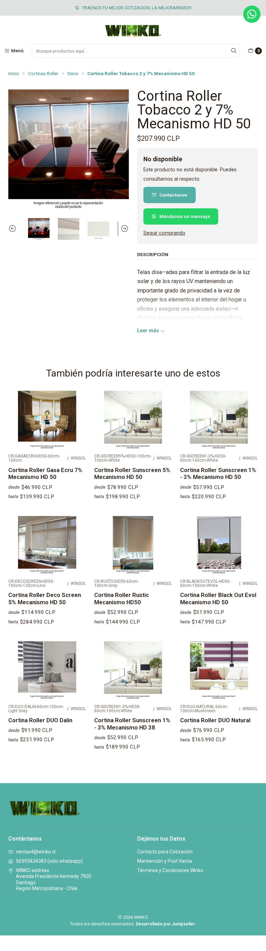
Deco (73, 73)
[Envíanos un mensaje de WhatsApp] (251, 14)
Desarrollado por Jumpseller (165, 923)
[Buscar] (234, 51)
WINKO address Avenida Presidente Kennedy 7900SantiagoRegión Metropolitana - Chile (53, 879)
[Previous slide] (13, 229)
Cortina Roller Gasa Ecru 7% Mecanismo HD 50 (45, 474)
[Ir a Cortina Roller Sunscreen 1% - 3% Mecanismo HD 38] (133, 670)
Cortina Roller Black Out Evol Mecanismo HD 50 (218, 598)
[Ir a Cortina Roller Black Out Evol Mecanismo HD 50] (219, 545)
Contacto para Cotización (165, 851)
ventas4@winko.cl (35, 851)
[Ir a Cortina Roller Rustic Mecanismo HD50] (133, 545)
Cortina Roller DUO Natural (215, 720)
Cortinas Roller (43, 73)
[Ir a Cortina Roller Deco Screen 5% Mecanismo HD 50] (47, 545)
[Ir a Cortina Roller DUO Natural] (219, 670)
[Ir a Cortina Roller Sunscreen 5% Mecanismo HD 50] (133, 420)
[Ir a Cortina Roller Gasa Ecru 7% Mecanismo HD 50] (47, 420)
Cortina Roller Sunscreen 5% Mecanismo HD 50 (132, 474)
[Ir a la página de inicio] (133, 31)
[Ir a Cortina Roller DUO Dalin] (47, 670)
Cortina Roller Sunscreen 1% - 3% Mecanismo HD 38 (132, 724)
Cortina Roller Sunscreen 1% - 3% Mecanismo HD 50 (218, 474)
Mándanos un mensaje (184, 216)
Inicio (13, 73)
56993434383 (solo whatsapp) (49, 861)
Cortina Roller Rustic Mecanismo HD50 (121, 598)
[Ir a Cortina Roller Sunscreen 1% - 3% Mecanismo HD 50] (219, 420)
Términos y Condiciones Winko (170, 870)
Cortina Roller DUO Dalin (40, 720)
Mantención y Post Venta (164, 861)
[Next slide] (123, 229)
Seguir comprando (164, 233)
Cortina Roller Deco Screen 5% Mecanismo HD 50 (44, 598)
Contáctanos (173, 195)
